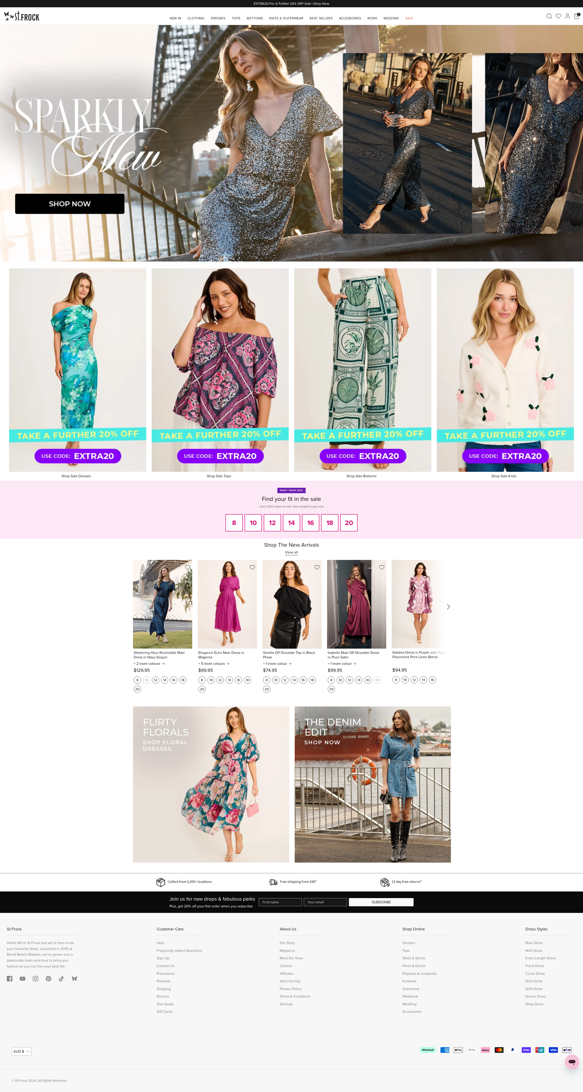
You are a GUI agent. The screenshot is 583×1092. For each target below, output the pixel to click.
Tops (236, 18)
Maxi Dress (534, 942)
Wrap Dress (534, 1004)
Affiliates (287, 973)
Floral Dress (534, 965)
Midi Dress (533, 950)
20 (137, 689)
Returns (163, 996)
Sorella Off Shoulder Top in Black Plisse (289, 655)
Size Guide (165, 1004)
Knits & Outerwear (286, 18)
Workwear (410, 996)
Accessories (350, 18)
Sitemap (286, 1004)
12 (155, 680)
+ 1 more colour (275, 663)
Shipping (164, 988)
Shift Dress (533, 988)
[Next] (574, 143)
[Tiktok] (61, 978)
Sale (409, 18)
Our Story (287, 942)
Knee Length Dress (540, 958)
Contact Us (165, 965)
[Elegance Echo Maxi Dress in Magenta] (227, 604)
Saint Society (290, 981)
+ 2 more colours (147, 663)
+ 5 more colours (211, 663)
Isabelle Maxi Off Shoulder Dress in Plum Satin (353, 655)
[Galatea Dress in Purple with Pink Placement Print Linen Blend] (421, 604)
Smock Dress (535, 996)
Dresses (218, 18)
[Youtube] (22, 978)
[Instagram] (35, 978)
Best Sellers (321, 18)
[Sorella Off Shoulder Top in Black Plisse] (292, 604)
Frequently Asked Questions (179, 950)
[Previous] (9, 143)
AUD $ (18, 1051)
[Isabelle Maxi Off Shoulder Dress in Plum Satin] (356, 604)
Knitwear (409, 981)
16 (173, 680)
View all (291, 552)
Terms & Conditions (295, 996)
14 (164, 680)
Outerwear (410, 988)
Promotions (166, 973)
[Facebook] (9, 978)
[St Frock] (21, 16)
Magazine (287, 950)
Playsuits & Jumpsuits (419, 973)
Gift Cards (164, 1011)
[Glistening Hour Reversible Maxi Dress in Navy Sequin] (162, 604)
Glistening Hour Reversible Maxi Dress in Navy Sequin (159, 655)
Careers (286, 965)
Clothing (196, 18)
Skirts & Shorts (413, 958)
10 (146, 680)
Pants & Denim (414, 965)
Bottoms (255, 18)
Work (372, 18)
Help (160, 942)
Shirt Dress (533, 981)
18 (182, 680)
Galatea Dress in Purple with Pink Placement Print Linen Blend (418, 654)
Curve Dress (535, 973)
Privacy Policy (291, 988)
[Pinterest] (48, 978)
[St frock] (74, 978)
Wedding (391, 18)
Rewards (163, 981)
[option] (291, 143)
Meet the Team (291, 958)
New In (175, 18)
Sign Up (163, 958)
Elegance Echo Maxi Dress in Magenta (221, 655)
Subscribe (381, 902)
